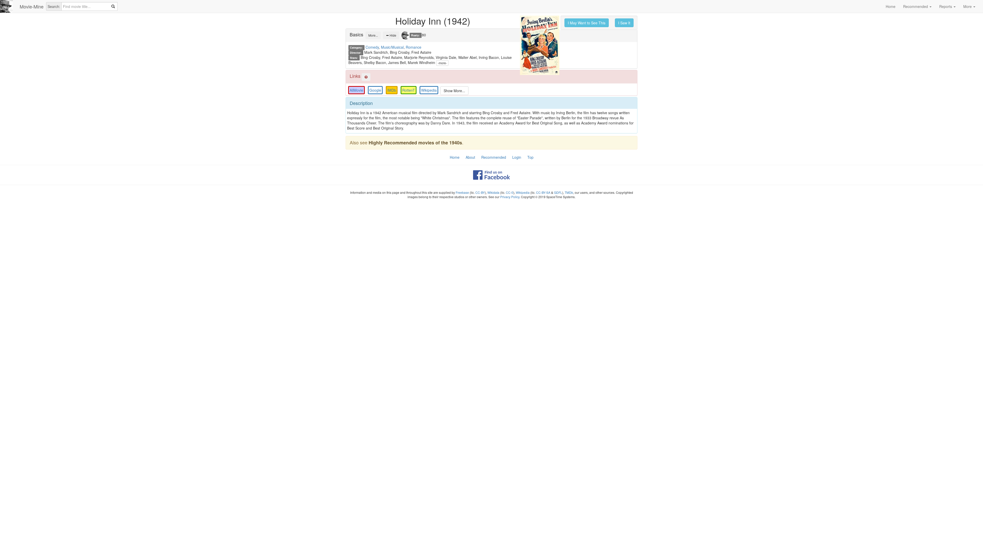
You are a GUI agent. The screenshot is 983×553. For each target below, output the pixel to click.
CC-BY (480, 192)
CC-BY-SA (543, 192)
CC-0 (509, 192)
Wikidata (493, 192)
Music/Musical (392, 47)
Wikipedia (429, 90)
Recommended (916, 6)
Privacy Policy (509, 197)
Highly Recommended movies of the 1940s (415, 142)
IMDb (391, 90)
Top (530, 157)
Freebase (462, 192)
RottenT (408, 90)
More (968, 6)
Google (375, 90)
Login (516, 157)
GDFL (558, 192)
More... (373, 35)
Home (890, 6)
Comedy (372, 47)
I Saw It (624, 22)
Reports (946, 6)
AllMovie (356, 90)
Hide (392, 35)
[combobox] (89, 6)
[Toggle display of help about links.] (366, 77)
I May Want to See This (586, 22)
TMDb (569, 192)
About (470, 157)
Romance (413, 47)
